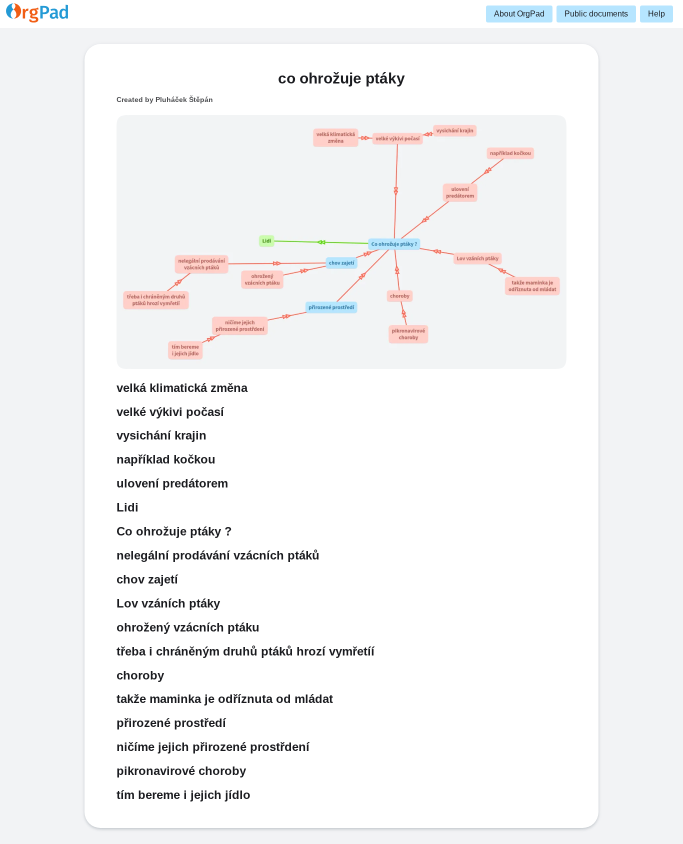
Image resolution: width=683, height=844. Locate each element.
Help (656, 14)
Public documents (596, 14)
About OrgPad (519, 14)
